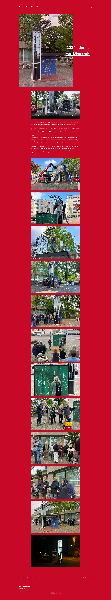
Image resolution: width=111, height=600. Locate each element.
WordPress (59, 592)
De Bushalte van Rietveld (28, 7)
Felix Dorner (58, 593)
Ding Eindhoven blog (87, 577)
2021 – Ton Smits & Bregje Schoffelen (27, 577)
